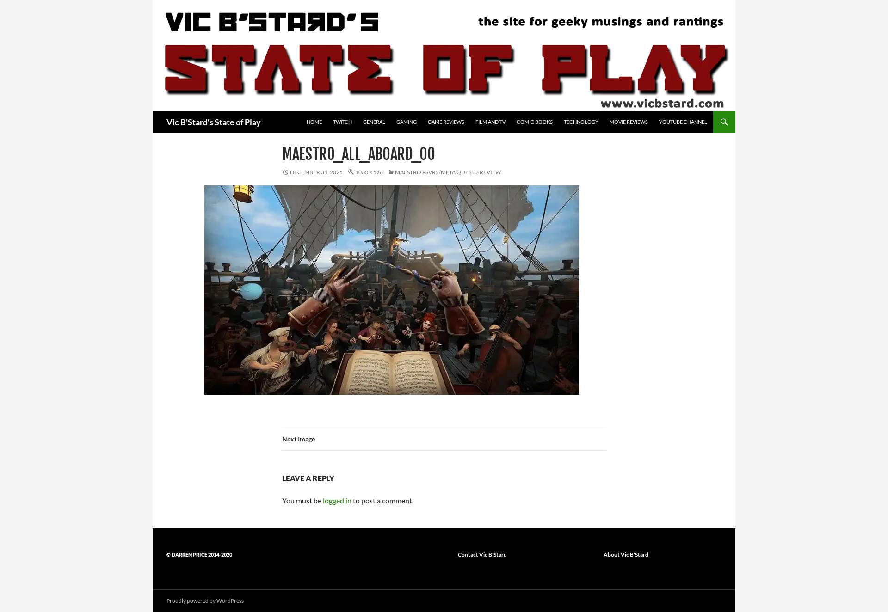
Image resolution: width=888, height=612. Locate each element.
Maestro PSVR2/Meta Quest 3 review (448, 172)
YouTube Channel (683, 122)
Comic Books (535, 122)
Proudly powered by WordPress (205, 600)
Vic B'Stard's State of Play (213, 122)
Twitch (342, 122)
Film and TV (490, 122)
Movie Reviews (629, 122)
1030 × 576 (369, 172)
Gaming (406, 122)
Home (314, 122)
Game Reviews (446, 122)
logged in (337, 500)
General (374, 122)
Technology (581, 122)
